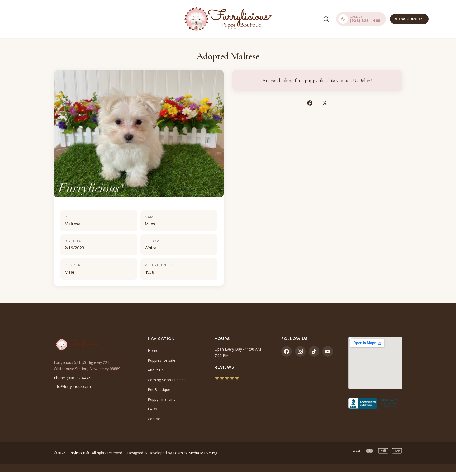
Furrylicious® (78, 452)
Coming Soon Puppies (167, 379)
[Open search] (326, 19)
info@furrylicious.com (72, 386)
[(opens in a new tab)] (375, 403)
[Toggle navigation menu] (33, 19)
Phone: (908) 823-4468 (73, 377)
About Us (156, 369)
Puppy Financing (161, 399)
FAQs (152, 409)
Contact (154, 418)
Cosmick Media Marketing (195, 452)
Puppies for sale (161, 360)
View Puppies (409, 19)
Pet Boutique (159, 389)
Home (153, 350)
